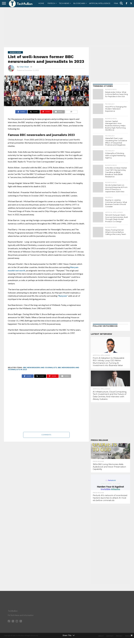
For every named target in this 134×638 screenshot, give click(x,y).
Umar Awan (24, 67)
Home (41, 3)
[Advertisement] (67, 27)
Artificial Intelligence (99, 3)
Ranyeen (63, 296)
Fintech (51, 3)
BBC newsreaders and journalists (40, 368)
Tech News (64, 3)
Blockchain (79, 3)
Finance (118, 3)
